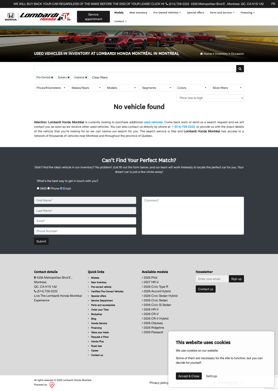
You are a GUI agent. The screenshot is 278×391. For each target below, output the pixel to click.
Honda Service (98, 323)
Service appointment (93, 17)
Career (94, 350)
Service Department (101, 300)
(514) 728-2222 (178, 3)
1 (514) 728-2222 (183, 126)
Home (207, 53)
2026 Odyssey (153, 323)
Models (118, 12)
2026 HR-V (151, 309)
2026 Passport (153, 332)
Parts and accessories (102, 305)
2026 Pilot (150, 277)
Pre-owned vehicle (100, 286)
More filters (220, 87)
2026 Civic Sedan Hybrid (160, 295)
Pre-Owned (43, 77)
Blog (93, 318)
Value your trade (99, 332)
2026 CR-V (151, 314)
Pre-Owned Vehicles (166, 12)
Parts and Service (221, 12)
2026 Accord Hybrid (157, 291)
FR (273, 3)
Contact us (96, 355)
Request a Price (99, 336)
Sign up (236, 279)
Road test (96, 346)
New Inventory (138, 12)
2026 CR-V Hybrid (155, 318)
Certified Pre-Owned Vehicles (106, 291)
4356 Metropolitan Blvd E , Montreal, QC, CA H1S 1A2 (227, 3)
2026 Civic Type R (155, 286)
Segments (149, 87)
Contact (119, 21)
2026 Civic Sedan (155, 300)
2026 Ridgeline (153, 327)
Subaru (63, 77)
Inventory (221, 53)
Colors (181, 87)
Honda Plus (97, 341)
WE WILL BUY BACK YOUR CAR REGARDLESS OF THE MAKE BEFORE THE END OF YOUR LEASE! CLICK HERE (84, 3)
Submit (41, 241)
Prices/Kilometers (48, 87)
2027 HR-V (151, 282)
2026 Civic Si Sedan (157, 304)
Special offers (195, 12)
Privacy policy (159, 382)
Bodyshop (96, 314)
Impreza (80, 77)
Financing (247, 12)
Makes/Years (80, 87)
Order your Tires (99, 309)
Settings (211, 376)
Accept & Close (188, 376)
